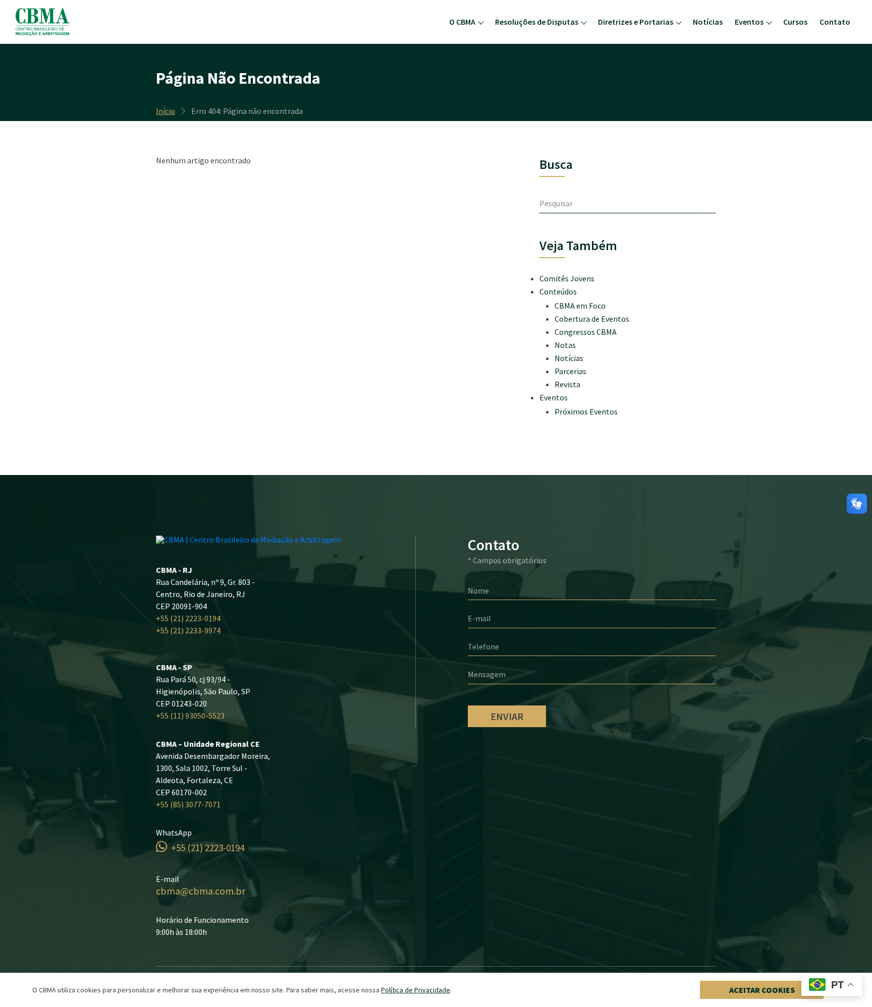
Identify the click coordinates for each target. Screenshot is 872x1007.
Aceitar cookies (762, 990)
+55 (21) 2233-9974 (188, 630)
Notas (565, 345)
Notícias (708, 22)
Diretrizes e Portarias (635, 22)
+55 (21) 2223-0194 (188, 618)
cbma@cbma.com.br (200, 890)
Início (165, 111)
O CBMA (462, 22)
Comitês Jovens (566, 278)
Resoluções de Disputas (536, 22)
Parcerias (570, 371)
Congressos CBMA (586, 332)
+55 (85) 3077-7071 (188, 804)
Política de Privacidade (415, 989)
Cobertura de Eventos (592, 319)
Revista (567, 384)
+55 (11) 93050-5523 (190, 715)
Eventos (749, 22)
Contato (835, 22)
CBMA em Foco (580, 306)
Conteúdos (558, 291)
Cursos (795, 22)
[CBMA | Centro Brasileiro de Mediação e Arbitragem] (65, 22)
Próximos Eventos (586, 411)
